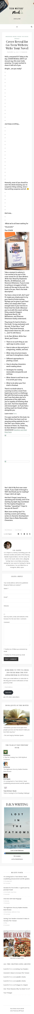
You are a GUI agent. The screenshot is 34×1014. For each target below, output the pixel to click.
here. (15, 413)
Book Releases (8, 530)
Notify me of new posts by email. (15, 655)
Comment (7, 622)
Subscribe (8, 692)
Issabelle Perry (8, 969)
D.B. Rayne (8, 534)
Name (6, 588)
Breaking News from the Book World (17, 37)
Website (6, 606)
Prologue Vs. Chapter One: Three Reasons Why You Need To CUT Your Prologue (16, 989)
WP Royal (21, 1011)
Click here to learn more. (17, 958)
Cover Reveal (18, 530)
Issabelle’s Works (20, 977)
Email (6, 597)
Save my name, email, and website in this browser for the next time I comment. (16, 618)
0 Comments (23, 52)
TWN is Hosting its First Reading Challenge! (16, 793)
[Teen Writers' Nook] (17, 10)
